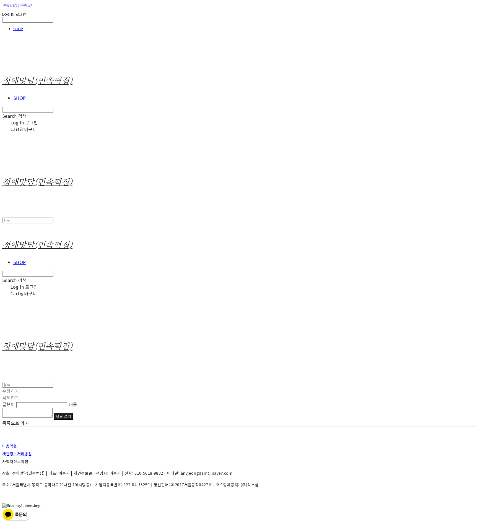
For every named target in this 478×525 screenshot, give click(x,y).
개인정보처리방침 (17, 453)
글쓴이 (8, 404)
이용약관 (9, 446)
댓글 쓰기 (63, 416)
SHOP (18, 28)
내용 (73, 404)
